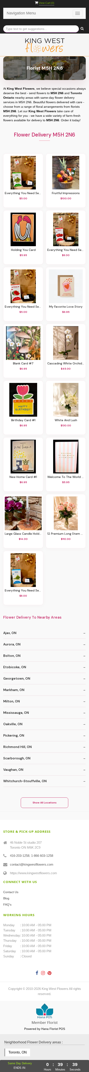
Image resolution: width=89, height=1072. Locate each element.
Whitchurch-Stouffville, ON (25, 781)
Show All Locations (45, 802)
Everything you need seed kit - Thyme (23, 590)
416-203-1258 (19, 855)
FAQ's (7, 904)
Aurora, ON (12, 644)
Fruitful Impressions (66, 193)
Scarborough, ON (16, 758)
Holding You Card (23, 250)
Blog (6, 898)
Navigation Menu (21, 13)
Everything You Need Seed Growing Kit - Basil (23, 193)
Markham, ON (13, 690)
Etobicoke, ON (14, 667)
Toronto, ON (17, 1052)
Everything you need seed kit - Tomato (65, 250)
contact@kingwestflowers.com (31, 864)
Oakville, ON (12, 724)
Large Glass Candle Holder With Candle (23, 534)
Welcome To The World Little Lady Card (65, 477)
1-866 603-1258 (42, 855)
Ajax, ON (9, 633)
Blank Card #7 (23, 363)
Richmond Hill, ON (17, 747)
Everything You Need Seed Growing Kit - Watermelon (23, 307)
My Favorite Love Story (66, 307)
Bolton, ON (12, 656)
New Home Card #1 (23, 477)
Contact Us (10, 892)
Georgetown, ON (16, 678)
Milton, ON (11, 701)
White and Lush (66, 420)
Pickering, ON (13, 735)
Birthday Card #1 (23, 420)
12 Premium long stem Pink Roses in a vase (65, 534)
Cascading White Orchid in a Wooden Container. (65, 363)
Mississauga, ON (16, 713)
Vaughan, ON (13, 770)
